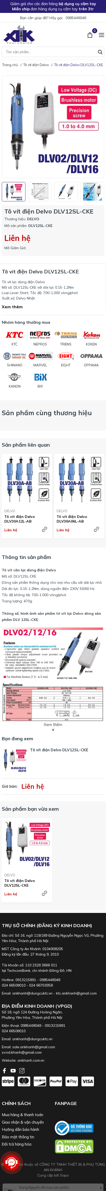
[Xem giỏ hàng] (90, 34)
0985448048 (76, 17)
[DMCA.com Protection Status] (79, 1146)
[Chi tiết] (44, 529)
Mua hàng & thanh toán (22, 1114)
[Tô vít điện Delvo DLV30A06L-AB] (79, 479)
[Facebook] (5, 1070)
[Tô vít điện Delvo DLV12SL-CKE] (27, 843)
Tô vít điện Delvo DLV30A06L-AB (72, 519)
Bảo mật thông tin (18, 1136)
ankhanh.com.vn (30, 1060)
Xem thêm (12, 306)
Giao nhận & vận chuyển (23, 1122)
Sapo (64, 1175)
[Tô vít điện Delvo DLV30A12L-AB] (27, 479)
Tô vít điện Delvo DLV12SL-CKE (19, 883)
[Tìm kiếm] (100, 51)
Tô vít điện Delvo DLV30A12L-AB (19, 519)
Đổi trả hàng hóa (16, 1144)
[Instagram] (21, 1070)
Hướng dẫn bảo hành (20, 1129)
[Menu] (101, 34)
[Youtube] (14, 1070)
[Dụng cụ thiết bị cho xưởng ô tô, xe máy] (19, 34)
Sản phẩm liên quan (26, 444)
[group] (53, 127)
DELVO (9, 511)
